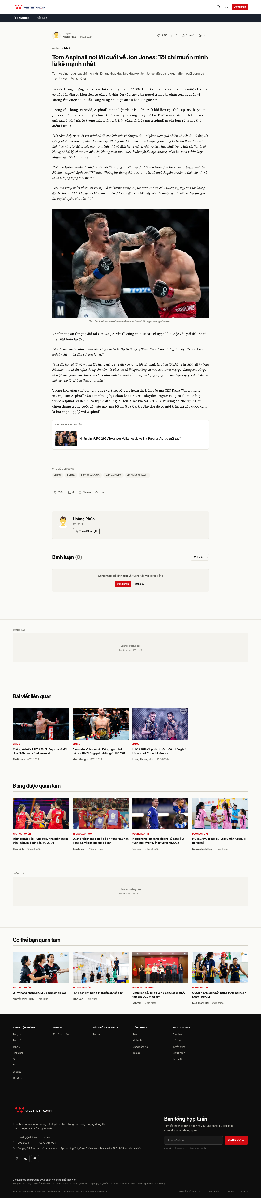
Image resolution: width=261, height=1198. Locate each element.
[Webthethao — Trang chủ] (30, 7)
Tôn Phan (18, 759)
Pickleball (18, 1052)
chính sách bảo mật (197, 1148)
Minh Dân (78, 998)
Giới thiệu (178, 1034)
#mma (71, 475)
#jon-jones (113, 475)
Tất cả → (42, 18)
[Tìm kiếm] (218, 6)
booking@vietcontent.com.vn (34, 1137)
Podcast (97, 1034)
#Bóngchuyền (22, 833)
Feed (135, 1034)
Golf (15, 1059)
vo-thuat (56, 48)
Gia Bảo (136, 848)
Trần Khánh (79, 848)
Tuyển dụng (179, 1046)
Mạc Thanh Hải (200, 1002)
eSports (17, 1071)
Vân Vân (136, 1002)
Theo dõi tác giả (88, 531)
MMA (67, 48)
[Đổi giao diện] (226, 6)
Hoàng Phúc (69, 36)
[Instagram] (35, 1158)
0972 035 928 (47, 1142)
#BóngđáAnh (140, 833)
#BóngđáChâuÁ (83, 833)
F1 (14, 1065)
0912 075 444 (26, 1142)
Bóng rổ (17, 1040)
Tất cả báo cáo (61, 1034)
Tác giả (137, 1052)
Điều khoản (179, 1052)
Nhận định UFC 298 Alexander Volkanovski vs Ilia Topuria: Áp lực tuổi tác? (130, 438)
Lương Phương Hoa (142, 759)
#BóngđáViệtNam (143, 987)
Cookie (244, 1191)
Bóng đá (17, 1034)
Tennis (16, 1046)
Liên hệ (177, 1040)
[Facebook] (16, 1158)
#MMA (16, 744)
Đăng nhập (240, 6)
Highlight (137, 1040)
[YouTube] (26, 1158)
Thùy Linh (18, 848)
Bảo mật (177, 1059)
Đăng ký (139, 583)
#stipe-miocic (90, 475)
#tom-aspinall (137, 475)
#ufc (57, 475)
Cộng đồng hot (140, 1046)
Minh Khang (79, 759)
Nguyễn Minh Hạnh (202, 848)
